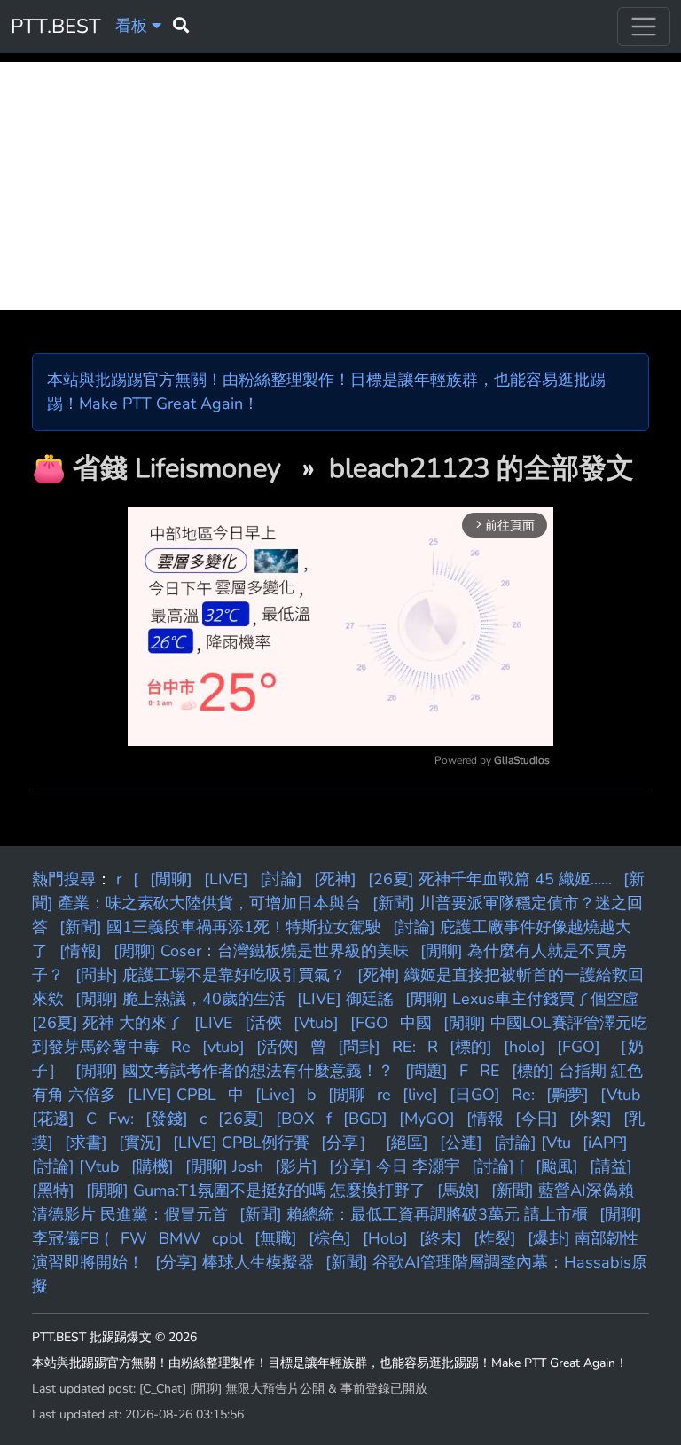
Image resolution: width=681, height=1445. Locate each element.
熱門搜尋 (64, 879)
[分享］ (347, 1142)
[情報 (485, 1118)
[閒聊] (171, 879)
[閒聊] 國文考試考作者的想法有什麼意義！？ (234, 1070)
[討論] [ (498, 1166)
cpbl (227, 1238)
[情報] (80, 951)
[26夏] (241, 1118)
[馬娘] (458, 1190)
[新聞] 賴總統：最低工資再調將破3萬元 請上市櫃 (413, 1214)
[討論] (281, 879)
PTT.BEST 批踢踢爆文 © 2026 (114, 1337)
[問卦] (359, 1046)
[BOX (295, 1118)
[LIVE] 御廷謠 (345, 998)
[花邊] (53, 1118)
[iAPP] (605, 1142)
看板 (133, 25)
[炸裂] (495, 1238)
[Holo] (385, 1238)
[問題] (426, 1070)
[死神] (335, 879)
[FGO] (578, 1046)
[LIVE (213, 1022)
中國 (416, 1022)
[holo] (524, 1046)
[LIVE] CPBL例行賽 (241, 1142)
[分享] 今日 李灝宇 (394, 1166)
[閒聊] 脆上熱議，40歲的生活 (180, 998)
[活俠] (277, 1046)
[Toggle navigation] (643, 26)
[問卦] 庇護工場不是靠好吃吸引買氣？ (210, 975)
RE (490, 1070)
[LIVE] (226, 879)
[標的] (471, 1046)
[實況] (140, 1142)
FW (134, 1238)
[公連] (461, 1142)
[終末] (440, 1238)
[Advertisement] (340, 186)
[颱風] (557, 1166)
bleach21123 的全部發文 (481, 468)
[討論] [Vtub (76, 1166)
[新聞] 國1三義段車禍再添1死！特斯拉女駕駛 (220, 927)
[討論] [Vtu (532, 1142)
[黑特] (53, 1190)
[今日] (536, 1118)
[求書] (86, 1142)
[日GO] (475, 1094)
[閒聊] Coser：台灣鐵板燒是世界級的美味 (261, 951)
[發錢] (166, 1118)
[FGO (369, 1022)
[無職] (275, 1238)
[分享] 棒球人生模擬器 (234, 1262)
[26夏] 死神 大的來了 (107, 1022)
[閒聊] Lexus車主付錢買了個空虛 (521, 998)
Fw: (121, 1118)
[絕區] (407, 1142)
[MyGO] (427, 1118)
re (384, 1094)
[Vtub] (316, 1022)
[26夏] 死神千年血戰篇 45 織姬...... (490, 879)
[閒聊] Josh (224, 1166)
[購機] (152, 1166)
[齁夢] (567, 1094)
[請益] (611, 1166)
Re (181, 1046)
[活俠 (263, 1022)
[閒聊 (346, 1094)
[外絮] (590, 1118)
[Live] (275, 1094)
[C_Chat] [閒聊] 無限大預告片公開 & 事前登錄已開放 (283, 1388)
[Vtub (620, 1094)
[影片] (296, 1166)
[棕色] (330, 1238)
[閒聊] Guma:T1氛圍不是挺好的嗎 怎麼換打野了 (256, 1190)
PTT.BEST (56, 26)
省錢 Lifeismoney (180, 468)
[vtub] (223, 1046)
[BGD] (365, 1118)
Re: (523, 1094)
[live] (420, 1094)
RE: (404, 1046)
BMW (179, 1238)
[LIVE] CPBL (172, 1094)
